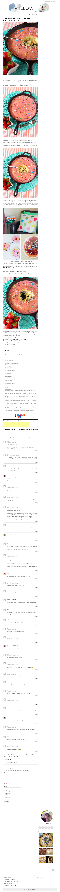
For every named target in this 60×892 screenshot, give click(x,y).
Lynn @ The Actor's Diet (11, 599)
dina (7, 628)
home (13, 14)
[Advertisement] (21, 424)
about (18, 14)
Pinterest (50, 1)
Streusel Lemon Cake (7, 877)
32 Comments (16, 420)
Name (5, 780)
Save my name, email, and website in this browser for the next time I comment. (7, 794)
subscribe (46, 14)
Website (5, 786)
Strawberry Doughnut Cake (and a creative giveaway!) (18, 19)
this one (16, 271)
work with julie (36, 14)
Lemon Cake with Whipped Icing (9, 879)
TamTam (8, 745)
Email (5, 783)
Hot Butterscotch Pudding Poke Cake (10, 885)
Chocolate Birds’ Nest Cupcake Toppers (16, 340)
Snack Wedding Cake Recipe (9, 883)
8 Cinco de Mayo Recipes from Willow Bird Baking (28, 429)
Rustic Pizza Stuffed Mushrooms (14, 337)
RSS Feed (54, 1)
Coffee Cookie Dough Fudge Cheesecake (16, 342)
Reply (36, 462)
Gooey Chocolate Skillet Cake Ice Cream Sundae (17, 339)
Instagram (52, 1)
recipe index (26, 14)
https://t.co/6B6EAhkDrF (21, 882)
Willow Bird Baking (31, 889)
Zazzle (7, 78)
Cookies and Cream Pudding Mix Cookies (11, 881)
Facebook (48, 1)
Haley (8, 690)
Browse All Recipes (43, 867)
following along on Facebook (8, 81)
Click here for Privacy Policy (39, 877)
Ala (7, 475)
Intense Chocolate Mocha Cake (9, 429)
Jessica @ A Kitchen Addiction (13, 534)
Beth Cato (9, 524)
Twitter (46, 1)
